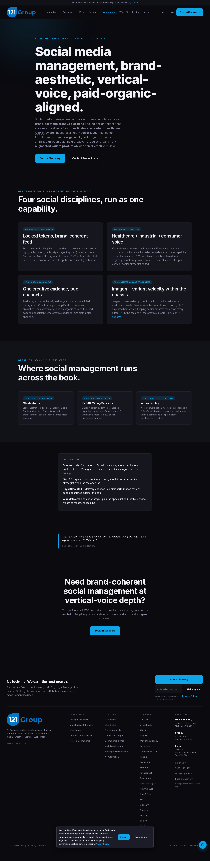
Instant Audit (108, 12)
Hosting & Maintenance (116, 751)
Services (67, 12)
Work (81, 12)
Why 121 (123, 12)
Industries (51, 12)
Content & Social (113, 730)
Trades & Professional (81, 735)
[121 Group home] (21, 12)
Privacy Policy (189, 696)
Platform (92, 12)
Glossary (144, 804)
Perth (178, 746)
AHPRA (39, 132)
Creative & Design (114, 735)
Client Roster (146, 725)
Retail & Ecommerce (80, 740)
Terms (183, 845)
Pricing (136, 12)
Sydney (179, 732)
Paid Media (110, 719)
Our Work (144, 719)
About (147, 12)
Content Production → (85, 158)
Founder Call (146, 773)
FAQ (142, 799)
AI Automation (112, 756)
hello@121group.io (183, 773)
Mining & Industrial (79, 719)
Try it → (131, 2)
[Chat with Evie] (203, 845)
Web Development (114, 746)
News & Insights (148, 783)
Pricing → (68, 473)
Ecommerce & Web (114, 740)
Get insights (193, 689)
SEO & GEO (110, 725)
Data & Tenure (147, 794)
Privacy (173, 845)
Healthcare (75, 730)
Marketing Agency (149, 740)
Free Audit (145, 767)
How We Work (147, 788)
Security (144, 815)
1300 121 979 (167, 12)
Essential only (141, 837)
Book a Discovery (190, 12)
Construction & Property (82, 725)
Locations (145, 746)
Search (143, 820)
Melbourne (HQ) (183, 719)
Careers (144, 810)
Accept (123, 837)
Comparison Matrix (149, 751)
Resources (145, 778)
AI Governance (196, 845)
